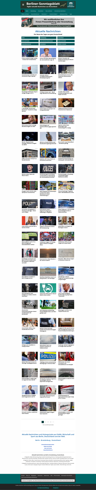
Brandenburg (33, 11)
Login (71, 14)
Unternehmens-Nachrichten (60, 11)
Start (23, 11)
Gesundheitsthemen (35, 14)
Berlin (27, 11)
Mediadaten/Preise (63, 14)
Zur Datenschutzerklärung (43, 487)
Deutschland (40, 11)
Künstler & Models (53, 14)
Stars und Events (49, 11)
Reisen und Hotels (25, 14)
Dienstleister (44, 14)
